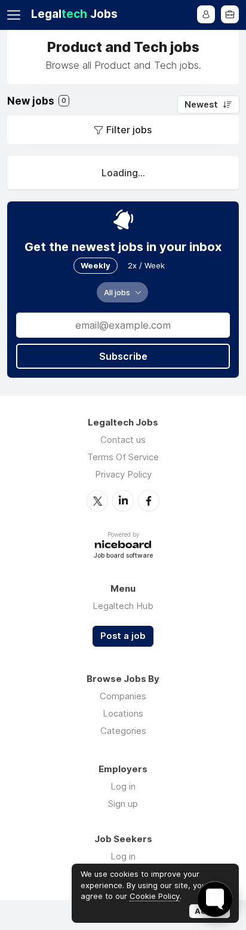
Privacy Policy (123, 474)
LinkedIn (123, 501)
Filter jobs (129, 130)
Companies (123, 696)
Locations (123, 713)
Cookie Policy (155, 896)
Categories (123, 730)
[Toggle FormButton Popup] (215, 899)
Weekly (95, 265)
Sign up (123, 803)
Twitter (97, 501)
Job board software (123, 556)
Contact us (123, 439)
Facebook (149, 501)
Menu (16, 15)
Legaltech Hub (123, 605)
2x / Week (146, 265)
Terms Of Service (123, 457)
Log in (123, 786)
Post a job (123, 636)
